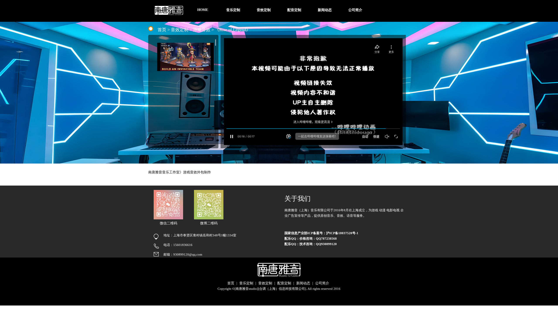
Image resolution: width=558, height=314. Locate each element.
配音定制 (284, 283)
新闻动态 (303, 283)
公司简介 (322, 283)
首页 (162, 29)
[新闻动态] (325, 2)
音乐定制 (246, 283)
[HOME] (202, 2)
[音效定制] (263, 2)
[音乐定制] (233, 2)
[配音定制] (294, 2)
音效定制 (179, 29)
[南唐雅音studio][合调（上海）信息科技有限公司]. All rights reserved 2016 (287, 288)
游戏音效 (201, 29)
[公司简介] (355, 2)
